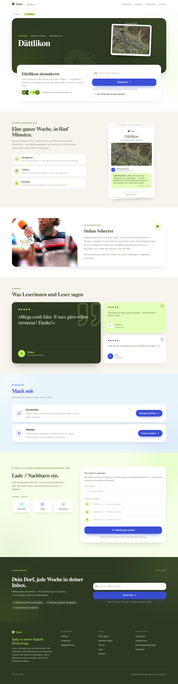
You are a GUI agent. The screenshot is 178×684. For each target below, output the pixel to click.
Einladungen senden (125, 530)
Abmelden (140, 649)
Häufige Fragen (105, 640)
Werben (138, 4)
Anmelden (126, 4)
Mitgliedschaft (67, 645)
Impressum (140, 636)
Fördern (162, 4)
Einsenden (150, 4)
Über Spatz (103, 636)
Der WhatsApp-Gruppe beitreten (111, 94)
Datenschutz (141, 640)
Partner (101, 645)
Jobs (100, 649)
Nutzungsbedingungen (145, 645)
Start (18, 14)
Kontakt (101, 654)
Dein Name (89, 486)
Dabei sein (122, 82)
